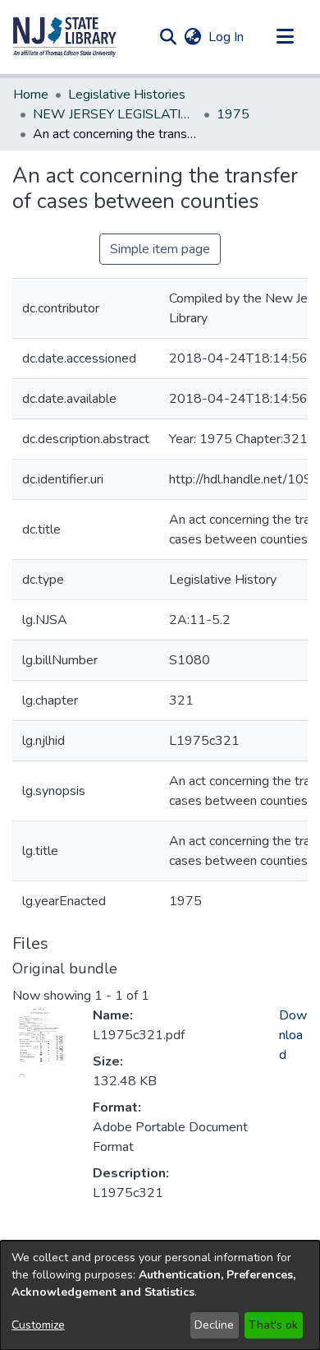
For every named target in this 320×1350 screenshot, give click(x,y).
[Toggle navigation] (285, 37)
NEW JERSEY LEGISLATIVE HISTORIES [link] (115, 114)
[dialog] (160, 1295)
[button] (64, 37)
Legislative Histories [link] (126, 95)
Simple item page (160, 249)
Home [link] (30, 95)
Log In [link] (226, 37)
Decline (214, 1325)
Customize (38, 1325)
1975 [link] (233, 114)
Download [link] (293, 1035)
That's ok (273, 1325)
